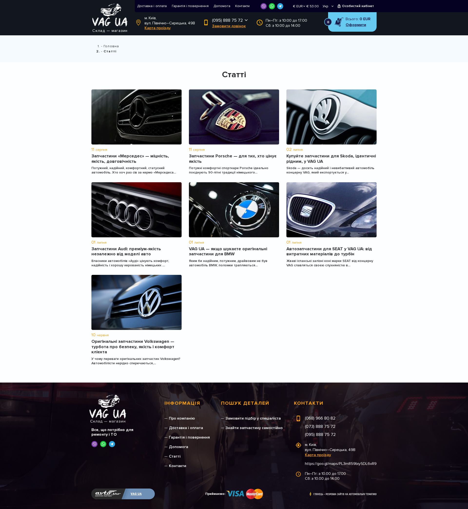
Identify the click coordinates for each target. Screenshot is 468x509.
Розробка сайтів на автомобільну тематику (351, 494)
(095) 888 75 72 (227, 20)
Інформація (182, 403)
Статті (175, 456)
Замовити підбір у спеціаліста (253, 418)
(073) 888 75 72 (320, 426)
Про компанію (182, 418)
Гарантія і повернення (190, 6)
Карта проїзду (158, 28)
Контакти (242, 6)
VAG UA (136, 494)
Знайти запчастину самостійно (254, 427)
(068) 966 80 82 (320, 418)
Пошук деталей (245, 403)
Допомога (222, 6)
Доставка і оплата (152, 6)
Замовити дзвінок (229, 26)
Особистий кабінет (358, 6)
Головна (111, 46)
